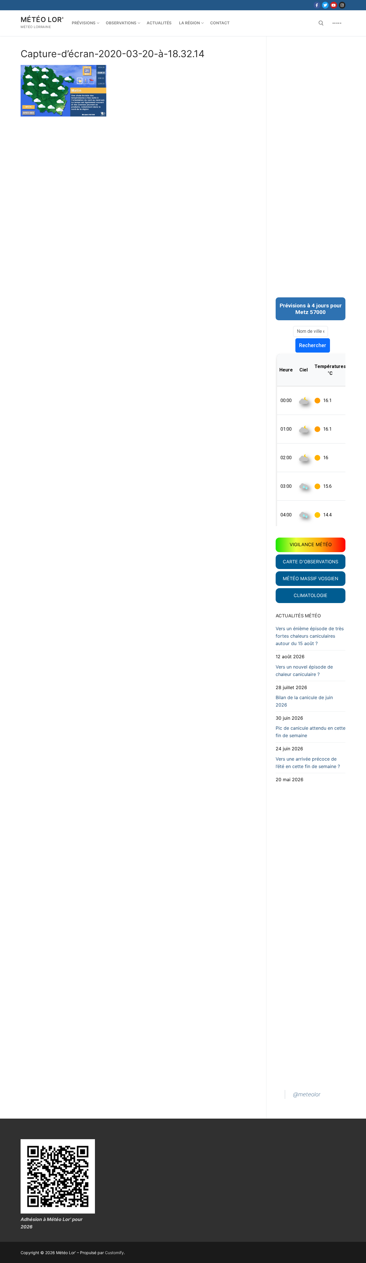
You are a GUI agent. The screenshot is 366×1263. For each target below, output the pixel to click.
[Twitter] (325, 5)
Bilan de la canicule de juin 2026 (304, 701)
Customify (114, 1252)
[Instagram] (342, 5)
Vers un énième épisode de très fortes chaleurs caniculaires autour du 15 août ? (310, 636)
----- (337, 23)
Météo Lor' (42, 19)
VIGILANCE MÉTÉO (311, 544)
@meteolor (307, 1094)
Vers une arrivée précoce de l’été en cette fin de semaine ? (308, 762)
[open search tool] (321, 23)
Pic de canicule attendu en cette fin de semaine (310, 731)
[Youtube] (333, 5)
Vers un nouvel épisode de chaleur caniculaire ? (304, 670)
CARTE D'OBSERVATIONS (310, 561)
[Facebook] (317, 5)
